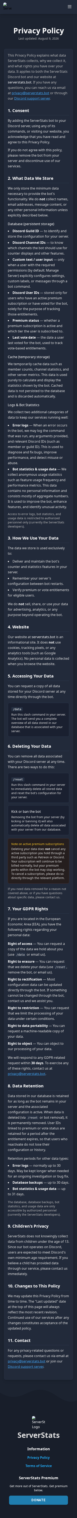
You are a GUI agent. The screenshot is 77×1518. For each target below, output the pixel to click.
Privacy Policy (38, 1457)
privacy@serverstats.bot (30, 93)
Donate (38, 1500)
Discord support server (32, 98)
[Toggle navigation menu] (70, 6)
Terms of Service (38, 1466)
